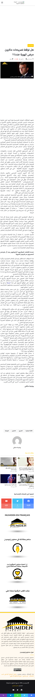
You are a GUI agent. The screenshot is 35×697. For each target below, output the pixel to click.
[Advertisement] (17, 24)
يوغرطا (6, 431)
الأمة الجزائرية (29, 431)
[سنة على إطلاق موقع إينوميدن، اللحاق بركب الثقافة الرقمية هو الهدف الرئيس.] (26, 461)
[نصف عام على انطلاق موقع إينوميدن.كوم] (8, 461)
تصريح (20, 431)
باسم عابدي (15, 686)
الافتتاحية (30, 45)
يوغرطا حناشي (29, 59)
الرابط (9, 283)
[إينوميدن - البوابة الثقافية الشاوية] (17, 2)
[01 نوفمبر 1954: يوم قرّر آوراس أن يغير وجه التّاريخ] (26, 478)
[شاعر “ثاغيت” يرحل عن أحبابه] (8, 478)
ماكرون (13, 431)
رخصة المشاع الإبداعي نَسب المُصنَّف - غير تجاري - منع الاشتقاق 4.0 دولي (17, 675)
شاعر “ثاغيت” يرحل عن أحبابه (10, 485)
